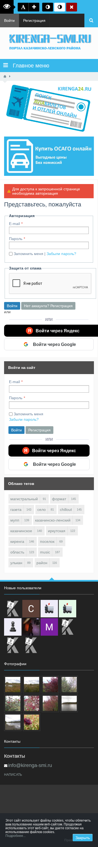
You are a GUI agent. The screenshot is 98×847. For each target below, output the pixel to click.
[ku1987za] (49, 608)
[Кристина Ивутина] (31, 645)
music (45, 552)
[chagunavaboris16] (13, 627)
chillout (66, 509)
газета (16, 509)
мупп (14, 520)
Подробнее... (15, 836)
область (17, 552)
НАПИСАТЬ (13, 775)
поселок (47, 541)
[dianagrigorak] (31, 627)
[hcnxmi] (67, 608)
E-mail (14, 223)
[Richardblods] (13, 608)
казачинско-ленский (53, 520)
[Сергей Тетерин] (31, 608)
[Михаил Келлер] (49, 627)
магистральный (24, 499)
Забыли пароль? (61, 253)
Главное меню (28, 66)
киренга (17, 541)
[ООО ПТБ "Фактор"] (13, 645)
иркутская (56, 531)
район (41, 563)
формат (59, 499)
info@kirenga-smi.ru (30, 765)
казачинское (21, 531)
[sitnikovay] (67, 627)
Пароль (15, 238)
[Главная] (5, 76)
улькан (16, 563)
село (41, 509)
